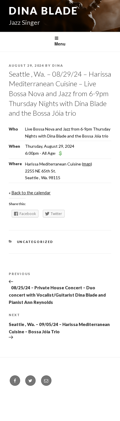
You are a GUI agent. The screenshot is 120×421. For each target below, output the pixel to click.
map (87, 163)
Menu (60, 44)
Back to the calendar (31, 192)
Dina (57, 65)
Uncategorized (35, 242)
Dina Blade (43, 10)
